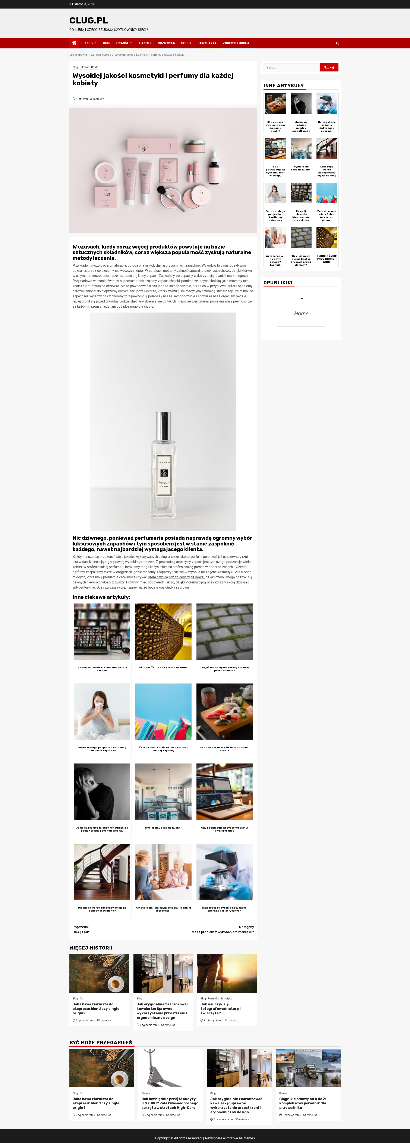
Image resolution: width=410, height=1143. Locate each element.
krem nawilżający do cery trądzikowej (176, 577)
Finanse (122, 43)
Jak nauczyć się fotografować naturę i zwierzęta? (221, 1008)
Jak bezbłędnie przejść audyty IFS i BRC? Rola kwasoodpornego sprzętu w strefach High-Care (170, 1103)
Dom (106, 43)
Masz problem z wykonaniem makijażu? (223, 929)
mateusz (98, 98)
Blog (75, 67)
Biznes (87, 43)
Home (301, 313)
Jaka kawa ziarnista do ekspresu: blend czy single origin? (96, 1008)
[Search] (337, 43)
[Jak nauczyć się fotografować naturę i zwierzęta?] (227, 973)
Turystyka (207, 43)
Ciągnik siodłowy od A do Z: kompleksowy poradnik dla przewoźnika (302, 1103)
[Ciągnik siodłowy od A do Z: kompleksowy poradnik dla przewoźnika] (308, 1068)
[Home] (74, 43)
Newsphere (213, 1138)
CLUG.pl (88, 20)
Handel (145, 43)
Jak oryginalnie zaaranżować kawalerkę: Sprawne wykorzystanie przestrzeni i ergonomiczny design (163, 1010)
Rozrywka (166, 43)
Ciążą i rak (81, 929)
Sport (186, 43)
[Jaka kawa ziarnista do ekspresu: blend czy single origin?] (99, 973)
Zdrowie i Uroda (236, 43)
